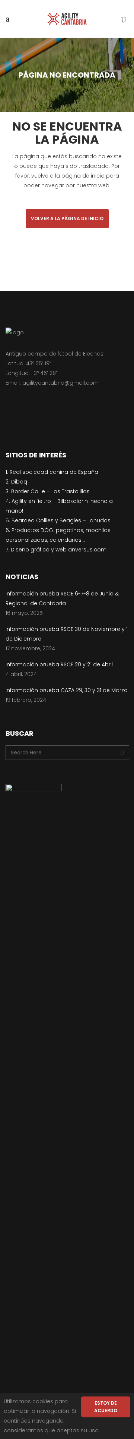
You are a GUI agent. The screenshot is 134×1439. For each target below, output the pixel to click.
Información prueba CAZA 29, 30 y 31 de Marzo (67, 690)
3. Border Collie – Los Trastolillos (48, 491)
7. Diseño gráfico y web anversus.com (56, 549)
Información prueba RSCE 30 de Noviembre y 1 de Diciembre (67, 633)
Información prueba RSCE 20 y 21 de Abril (59, 664)
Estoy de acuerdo (105, 1407)
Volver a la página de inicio (67, 218)
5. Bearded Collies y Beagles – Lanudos (58, 520)
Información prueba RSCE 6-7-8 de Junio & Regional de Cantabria (62, 598)
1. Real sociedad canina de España (52, 472)
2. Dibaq (16, 481)
